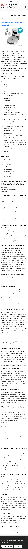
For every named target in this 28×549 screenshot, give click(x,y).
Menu (25, 6)
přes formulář (16, 78)
